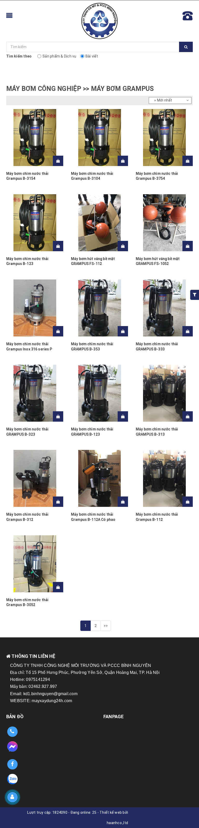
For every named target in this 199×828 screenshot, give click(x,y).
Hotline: (18, 679)
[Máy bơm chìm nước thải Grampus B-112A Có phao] (99, 478)
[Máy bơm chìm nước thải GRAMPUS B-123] (99, 393)
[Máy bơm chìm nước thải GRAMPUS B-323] (34, 393)
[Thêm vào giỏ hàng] (58, 161)
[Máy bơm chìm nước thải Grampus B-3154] (34, 137)
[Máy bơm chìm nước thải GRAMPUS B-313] (164, 393)
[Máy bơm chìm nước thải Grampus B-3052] (34, 563)
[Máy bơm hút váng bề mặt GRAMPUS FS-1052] (164, 222)
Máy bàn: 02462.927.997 (33, 686)
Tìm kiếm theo (19, 56)
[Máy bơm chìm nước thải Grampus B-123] (34, 222)
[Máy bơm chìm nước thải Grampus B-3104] (99, 137)
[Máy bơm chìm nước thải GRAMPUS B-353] (99, 307)
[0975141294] (12, 731)
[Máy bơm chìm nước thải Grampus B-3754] (164, 137)
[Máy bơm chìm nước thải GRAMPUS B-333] (164, 307)
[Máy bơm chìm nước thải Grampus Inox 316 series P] (34, 307)
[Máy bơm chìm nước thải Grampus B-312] (34, 478)
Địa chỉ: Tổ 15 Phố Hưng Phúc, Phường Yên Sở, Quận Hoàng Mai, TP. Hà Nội (85, 672)
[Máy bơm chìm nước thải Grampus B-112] (164, 478)
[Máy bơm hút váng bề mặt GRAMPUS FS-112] (99, 222)
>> (106, 626)
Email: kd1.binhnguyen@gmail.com (43, 694)
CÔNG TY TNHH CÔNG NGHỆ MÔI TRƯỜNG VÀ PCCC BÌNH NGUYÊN (80, 665)
